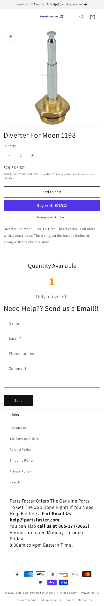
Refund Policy (20, 449)
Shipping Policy (22, 460)
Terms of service (26, 600)
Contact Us (18, 427)
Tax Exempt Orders (24, 438)
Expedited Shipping (52, 174)
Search (15, 482)
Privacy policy (90, 592)
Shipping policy (51, 600)
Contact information (79, 600)
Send (18, 400)
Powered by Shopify (42, 592)
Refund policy (68, 592)
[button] (9, 17)
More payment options (52, 217)
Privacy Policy (20, 471)
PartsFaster (22, 592)
